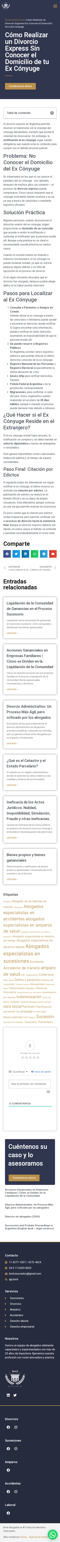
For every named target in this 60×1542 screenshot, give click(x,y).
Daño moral (8, 980)
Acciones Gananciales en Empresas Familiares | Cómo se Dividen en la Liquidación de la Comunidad (26, 1192)
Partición (28, 1006)
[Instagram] (15, 1427)
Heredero (30, 988)
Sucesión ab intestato (13, 1022)
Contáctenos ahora (24, 1177)
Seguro (32, 1017)
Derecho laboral (22, 984)
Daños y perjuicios (28, 980)
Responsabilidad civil (15, 1017)
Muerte (41, 1002)
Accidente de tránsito (21, 968)
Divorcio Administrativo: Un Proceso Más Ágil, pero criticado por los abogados (29, 712)
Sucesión (45, 1016)
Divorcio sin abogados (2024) (22, 1216)
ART (23, 975)
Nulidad (47, 1002)
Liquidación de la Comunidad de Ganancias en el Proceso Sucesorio (30, 608)
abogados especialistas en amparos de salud (27, 925)
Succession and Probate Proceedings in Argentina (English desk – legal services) (29, 1227)
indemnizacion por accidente (29, 992)
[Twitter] (15, 1395)
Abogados (18, 907)
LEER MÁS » (12, 633)
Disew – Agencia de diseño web (37, 1537)
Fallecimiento (17, 988)
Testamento (30, 1022)
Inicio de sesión (42, 1071)
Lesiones (14, 1001)
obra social (12, 1006)
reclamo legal (39, 1012)
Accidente (37, 961)
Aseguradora (32, 975)
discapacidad (37, 984)
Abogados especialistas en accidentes (23, 912)
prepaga (26, 1011)
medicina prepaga (28, 1002)
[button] (55, 6)
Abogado (7, 902)
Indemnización (29, 997)
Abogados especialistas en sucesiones (26, 953)
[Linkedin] (8, 1395)
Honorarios (9, 992)
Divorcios (19, 19)
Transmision (45, 1022)
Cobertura (46, 974)
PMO (18, 1012)
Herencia (41, 988)
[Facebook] (8, 1427)
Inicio (8, 19)
